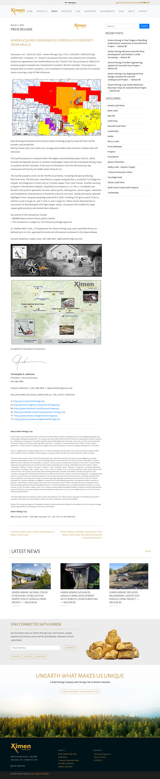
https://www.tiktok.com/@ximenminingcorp (35, 416)
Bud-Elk (111, 116)
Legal (118, 2)
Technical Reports (102, 754)
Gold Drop (113, 121)
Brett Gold (113, 111)
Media (111, 136)
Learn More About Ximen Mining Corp (80, 692)
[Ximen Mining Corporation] (18, 11)
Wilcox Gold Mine (116, 183)
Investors (66, 11)
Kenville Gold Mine (117, 126)
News (54, 11)
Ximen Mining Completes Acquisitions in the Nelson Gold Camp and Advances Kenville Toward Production (81, 534)
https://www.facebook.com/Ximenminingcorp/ (36, 409)
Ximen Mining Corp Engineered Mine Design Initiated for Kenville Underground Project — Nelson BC (125, 77)
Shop (121, 11)
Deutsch (135, 2)
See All (148, 551)
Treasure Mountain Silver (120, 172)
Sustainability (107, 11)
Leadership (90, 11)
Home (30, 11)
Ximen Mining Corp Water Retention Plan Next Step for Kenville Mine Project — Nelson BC (127, 88)
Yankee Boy (113, 193)
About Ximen (100, 757)
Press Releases (115, 147)
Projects (41, 11)
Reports (28, 657)
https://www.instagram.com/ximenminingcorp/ (37, 405)
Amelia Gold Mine (116, 106)
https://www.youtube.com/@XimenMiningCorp (37, 419)
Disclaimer (126, 2)
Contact (143, 11)
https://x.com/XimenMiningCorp (28, 401)
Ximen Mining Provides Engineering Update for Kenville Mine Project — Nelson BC (125, 66)
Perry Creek (113, 142)
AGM (78, 11)
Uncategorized (115, 177)
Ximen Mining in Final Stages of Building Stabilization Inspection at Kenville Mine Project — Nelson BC (127, 43)
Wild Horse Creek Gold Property (123, 188)
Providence (113, 157)
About (131, 11)
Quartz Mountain (116, 162)
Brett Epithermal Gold (67, 754)
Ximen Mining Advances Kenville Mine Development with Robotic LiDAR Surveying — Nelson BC (126, 55)
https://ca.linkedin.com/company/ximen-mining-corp (39, 412)
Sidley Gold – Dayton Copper (121, 167)
